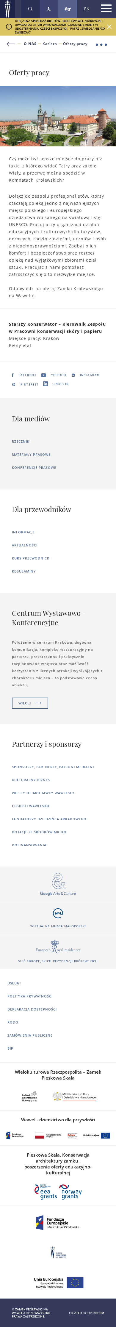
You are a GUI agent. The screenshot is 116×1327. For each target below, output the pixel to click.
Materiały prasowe (31, 454)
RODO (12, 1022)
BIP (10, 1048)
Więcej (24, 703)
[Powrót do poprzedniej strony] (14, 44)
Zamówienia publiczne (30, 1035)
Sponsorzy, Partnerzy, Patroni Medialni (53, 767)
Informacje (23, 532)
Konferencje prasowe (34, 467)
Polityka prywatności (30, 996)
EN (87, 8)
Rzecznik (20, 441)
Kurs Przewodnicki (31, 558)
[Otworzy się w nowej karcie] (58, 884)
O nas (30, 43)
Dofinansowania (29, 845)
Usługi (14, 983)
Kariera (50, 43)
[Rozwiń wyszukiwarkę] (30, 9)
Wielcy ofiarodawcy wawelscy (43, 793)
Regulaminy (24, 571)
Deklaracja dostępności (32, 1009)
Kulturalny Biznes (31, 780)
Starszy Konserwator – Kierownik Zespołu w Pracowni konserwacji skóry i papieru (57, 327)
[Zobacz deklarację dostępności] (49, 9)
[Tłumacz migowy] (67, 9)
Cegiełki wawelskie (31, 806)
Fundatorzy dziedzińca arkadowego (49, 819)
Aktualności (24, 545)
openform (95, 1313)
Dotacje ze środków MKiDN (39, 832)
